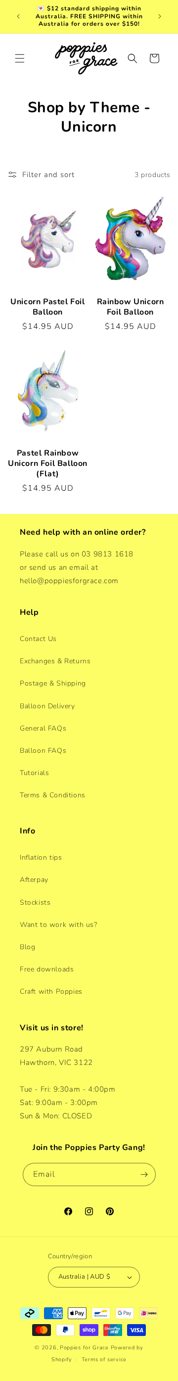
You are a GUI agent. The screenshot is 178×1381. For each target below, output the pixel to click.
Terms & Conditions (53, 795)
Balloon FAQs (43, 750)
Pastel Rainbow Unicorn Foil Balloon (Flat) (48, 463)
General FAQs (43, 728)
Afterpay (34, 879)
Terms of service (104, 1359)
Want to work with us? (58, 924)
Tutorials (34, 773)
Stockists (35, 902)
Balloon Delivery (47, 706)
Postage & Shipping (53, 683)
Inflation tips (41, 857)
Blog (27, 947)
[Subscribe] (144, 1174)
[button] (20, 58)
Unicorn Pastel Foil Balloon (47, 307)
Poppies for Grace (84, 1347)
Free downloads (47, 969)
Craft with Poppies (51, 991)
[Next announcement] (160, 16)
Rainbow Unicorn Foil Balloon (130, 307)
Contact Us (38, 639)
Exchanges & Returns (55, 661)
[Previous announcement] (18, 16)
